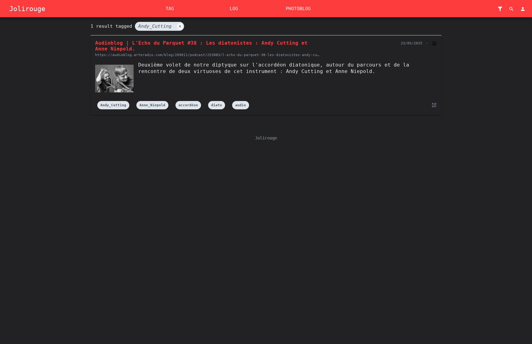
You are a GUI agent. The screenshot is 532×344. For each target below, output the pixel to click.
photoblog (298, 8)
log (234, 8)
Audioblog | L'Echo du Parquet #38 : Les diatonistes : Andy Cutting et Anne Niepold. (201, 46)
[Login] (522, 9)
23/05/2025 (411, 43)
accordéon (188, 105)
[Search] (511, 9)
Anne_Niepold (152, 105)
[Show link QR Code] (433, 105)
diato (216, 105)
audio (240, 105)
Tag (170, 8)
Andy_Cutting (159, 26)
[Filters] (500, 9)
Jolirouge (27, 9)
